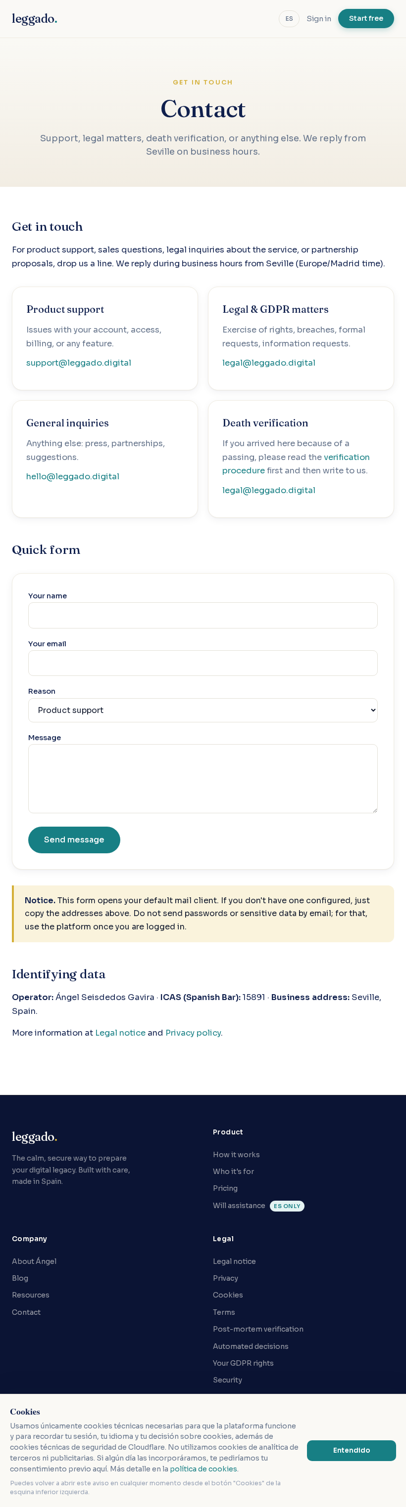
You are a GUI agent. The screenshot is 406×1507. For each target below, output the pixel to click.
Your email (47, 643)
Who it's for (233, 1171)
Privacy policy (193, 1033)
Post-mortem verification (258, 1329)
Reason (41, 691)
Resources (31, 1295)
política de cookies (203, 1469)
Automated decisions (251, 1346)
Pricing (225, 1188)
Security (227, 1380)
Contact (26, 1312)
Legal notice (120, 1033)
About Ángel (34, 1261)
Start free (366, 18)
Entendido (351, 1450)
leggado (34, 18)
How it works (236, 1154)
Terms (224, 1312)
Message (44, 737)
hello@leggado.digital (72, 476)
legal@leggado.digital (268, 363)
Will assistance (257, 1205)
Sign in (318, 18)
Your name (47, 595)
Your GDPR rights (243, 1363)
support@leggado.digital (78, 363)
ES (289, 19)
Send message (74, 840)
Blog (20, 1278)
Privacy (225, 1278)
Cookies (228, 1295)
